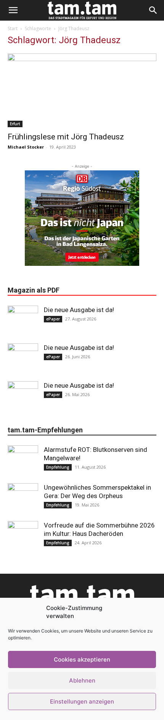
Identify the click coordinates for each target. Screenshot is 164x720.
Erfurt (15, 123)
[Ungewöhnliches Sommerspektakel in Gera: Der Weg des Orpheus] (23, 498)
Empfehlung (57, 467)
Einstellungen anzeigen (82, 701)
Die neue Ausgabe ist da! (79, 310)
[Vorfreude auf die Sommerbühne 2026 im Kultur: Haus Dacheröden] (23, 536)
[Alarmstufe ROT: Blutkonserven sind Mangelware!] (23, 460)
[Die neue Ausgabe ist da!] (23, 321)
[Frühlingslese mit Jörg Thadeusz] (82, 90)
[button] (13, 10)
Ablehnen (82, 680)
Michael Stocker (26, 147)
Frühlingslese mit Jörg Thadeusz (66, 136)
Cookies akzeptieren (82, 659)
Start (13, 28)
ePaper (53, 319)
